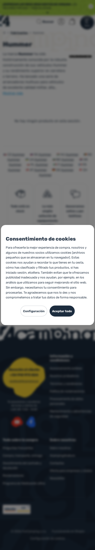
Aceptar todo (62, 311)
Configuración (34, 311)
